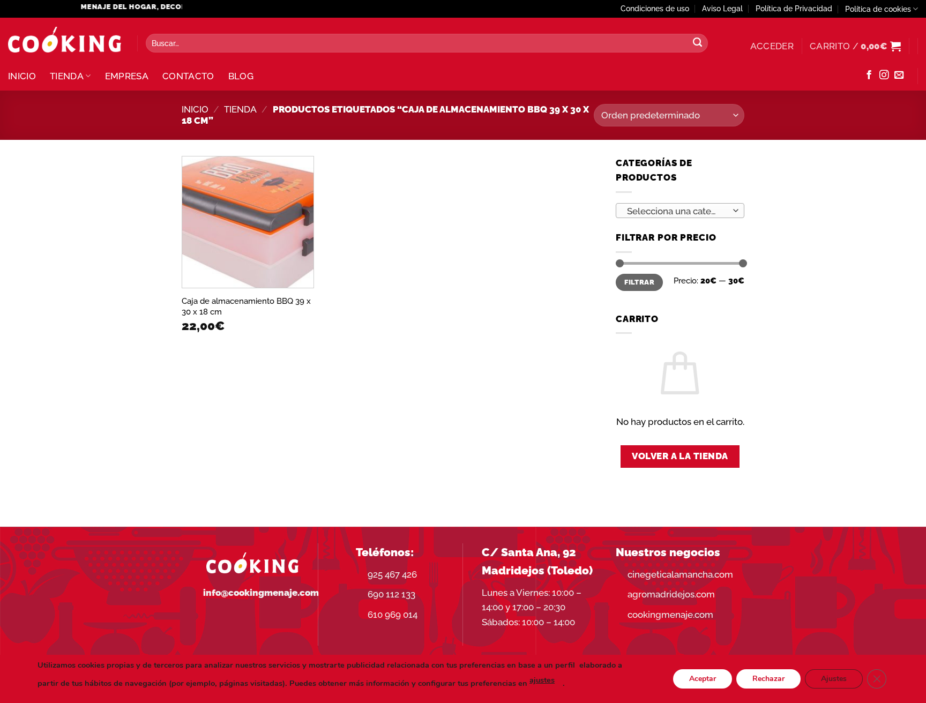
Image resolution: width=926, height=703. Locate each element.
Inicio (22, 76)
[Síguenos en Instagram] (883, 75)
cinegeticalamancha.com (680, 574)
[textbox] (677, 211)
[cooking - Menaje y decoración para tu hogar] (64, 40)
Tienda (67, 76)
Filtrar (639, 282)
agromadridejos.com (671, 594)
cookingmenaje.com (670, 614)
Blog (240, 76)
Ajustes (834, 679)
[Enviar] (697, 43)
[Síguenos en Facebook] (868, 75)
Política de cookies (878, 9)
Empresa (126, 76)
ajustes (542, 680)
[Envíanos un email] (898, 75)
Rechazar (768, 679)
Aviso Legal (722, 8)
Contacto (188, 76)
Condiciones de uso (655, 8)
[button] (772, 46)
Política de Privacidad (794, 8)
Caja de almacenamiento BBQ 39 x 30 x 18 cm (246, 306)
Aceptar (702, 679)
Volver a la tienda (680, 456)
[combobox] (680, 210)
